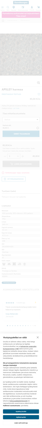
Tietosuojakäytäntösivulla (18, 401)
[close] (37, 337)
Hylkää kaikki (21, 417)
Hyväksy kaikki (21, 411)
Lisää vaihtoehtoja (21, 423)
